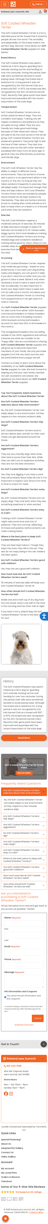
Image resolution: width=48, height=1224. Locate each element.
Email (12, 946)
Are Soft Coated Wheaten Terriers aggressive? (21, 826)
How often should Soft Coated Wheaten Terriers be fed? (19, 885)
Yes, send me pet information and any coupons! (24, 997)
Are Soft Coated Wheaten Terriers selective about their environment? (21, 792)
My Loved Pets (9, 1172)
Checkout (6, 1181)
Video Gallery (8, 1156)
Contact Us (7, 1152)
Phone (12, 959)
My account (7, 1168)
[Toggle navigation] (5, 4)
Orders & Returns (10, 1177)
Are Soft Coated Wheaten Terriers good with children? (21, 868)
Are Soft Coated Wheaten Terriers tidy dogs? (21, 817)
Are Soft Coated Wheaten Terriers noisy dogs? (21, 843)
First (6, 929)
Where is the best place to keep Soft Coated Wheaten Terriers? (22, 860)
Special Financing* (11, 1139)
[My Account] (40, 12)
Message (14, 972)
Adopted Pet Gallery (12, 1148)
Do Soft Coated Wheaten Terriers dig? (21, 834)
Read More (24, 737)
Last (6, 940)
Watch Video (24, 773)
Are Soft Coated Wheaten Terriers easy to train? (21, 851)
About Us (6, 1143)
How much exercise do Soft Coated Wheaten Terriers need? (21, 877)
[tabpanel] (24, 705)
